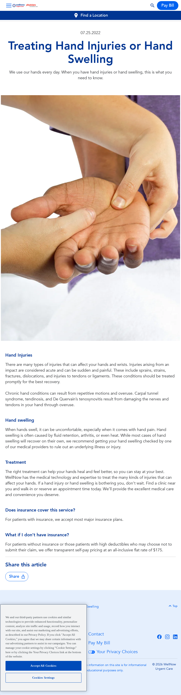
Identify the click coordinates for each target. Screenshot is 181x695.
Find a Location (94, 15)
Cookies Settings (43, 677)
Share (14, 576)
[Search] (152, 5)
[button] (8, 5)
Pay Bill (167, 5)
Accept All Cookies (43, 665)
